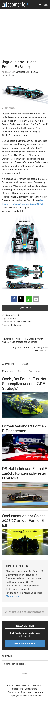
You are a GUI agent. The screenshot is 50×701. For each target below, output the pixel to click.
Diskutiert (34, 371)
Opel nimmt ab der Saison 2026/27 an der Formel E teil (24, 520)
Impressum (17, 688)
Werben (39, 692)
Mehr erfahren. (13, 596)
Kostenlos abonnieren (25, 643)
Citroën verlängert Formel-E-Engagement (24, 428)
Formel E (12, 318)
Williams (27, 321)
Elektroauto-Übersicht (18, 685)
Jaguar (19, 321)
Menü (45, 4)
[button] (14, 299)
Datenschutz (31, 688)
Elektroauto (15, 324)
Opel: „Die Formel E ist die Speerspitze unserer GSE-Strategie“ (24, 383)
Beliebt (22, 371)
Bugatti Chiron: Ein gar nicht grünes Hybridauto (30, 349)
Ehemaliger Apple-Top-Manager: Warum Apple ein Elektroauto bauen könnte (23, 340)
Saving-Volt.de (13, 315)
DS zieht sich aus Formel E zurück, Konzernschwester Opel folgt (24, 473)
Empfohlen (8, 371)
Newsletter (26, 307)
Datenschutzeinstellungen (20, 692)
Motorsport (20, 71)
